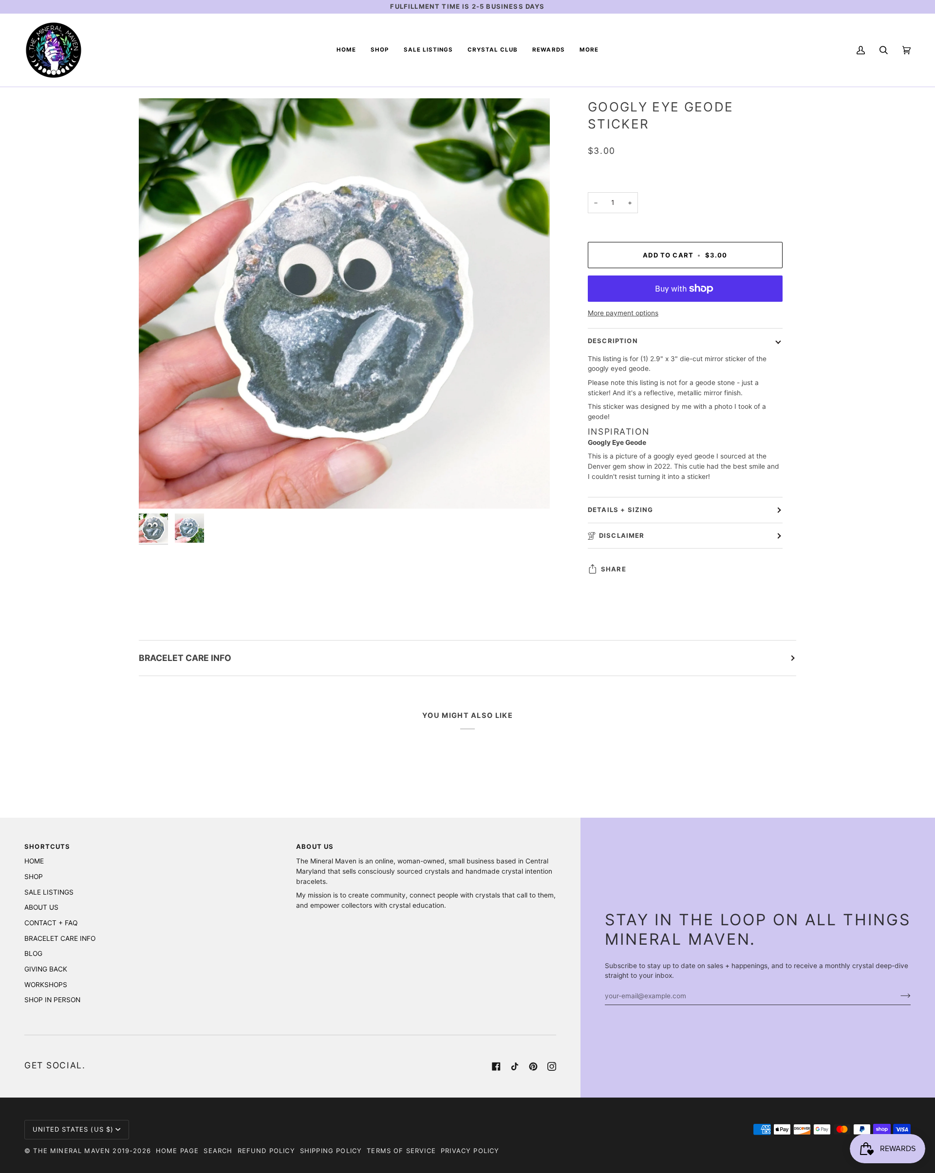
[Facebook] (496, 1066)
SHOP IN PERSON (52, 1000)
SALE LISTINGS (49, 892)
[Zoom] (157, 490)
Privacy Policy (470, 1151)
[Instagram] (551, 1066)
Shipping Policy (331, 1151)
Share (613, 569)
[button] (379, 50)
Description (613, 341)
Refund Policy (266, 1151)
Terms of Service (401, 1151)
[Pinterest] (533, 1066)
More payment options (623, 313)
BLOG (33, 953)
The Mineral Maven (71, 1151)
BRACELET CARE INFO (185, 658)
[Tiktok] (514, 1066)
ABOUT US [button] (315, 846)
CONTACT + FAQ (50, 923)
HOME (34, 861)
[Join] (898, 996)
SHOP (33, 876)
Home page (177, 1151)
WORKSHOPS (45, 985)
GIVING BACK (45, 969)
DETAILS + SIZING (621, 509)
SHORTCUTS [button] (47, 846)
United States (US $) (73, 1129)
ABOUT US (41, 907)
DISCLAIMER (622, 535)
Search (218, 1151)
